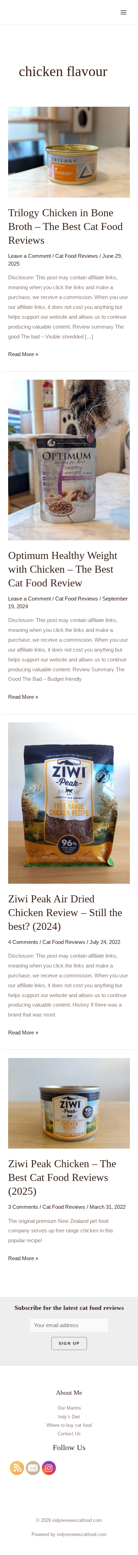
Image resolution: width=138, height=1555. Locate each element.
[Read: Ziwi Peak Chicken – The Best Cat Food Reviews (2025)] (69, 1103)
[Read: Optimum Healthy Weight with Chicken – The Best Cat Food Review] (69, 459)
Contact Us (69, 1433)
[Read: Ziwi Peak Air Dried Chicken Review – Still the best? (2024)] (69, 803)
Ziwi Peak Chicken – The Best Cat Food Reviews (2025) (62, 1177)
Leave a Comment (29, 256)
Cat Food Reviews (76, 256)
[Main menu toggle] (123, 12)
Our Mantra (69, 1408)
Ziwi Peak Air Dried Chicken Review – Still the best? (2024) (65, 912)
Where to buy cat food (69, 1425)
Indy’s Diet (69, 1416)
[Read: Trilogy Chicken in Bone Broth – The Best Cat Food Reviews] (69, 152)
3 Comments (23, 1207)
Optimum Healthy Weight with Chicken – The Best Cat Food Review (62, 569)
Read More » (23, 353)
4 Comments (23, 942)
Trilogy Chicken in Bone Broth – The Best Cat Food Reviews (65, 226)
